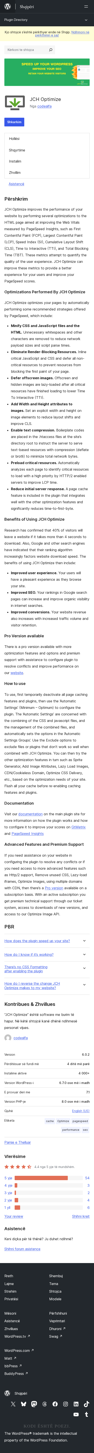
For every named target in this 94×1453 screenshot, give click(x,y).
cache (50, 1121)
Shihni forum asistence (22, 1249)
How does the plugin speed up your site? (37, 941)
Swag (56, 1336)
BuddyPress (16, 1373)
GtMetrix (78, 827)
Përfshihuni (58, 1313)
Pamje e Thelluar (17, 1142)
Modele (55, 1299)
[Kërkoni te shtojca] (50, 49)
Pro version (54, 888)
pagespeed (80, 1121)
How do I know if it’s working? (29, 955)
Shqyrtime (17, 150)
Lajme (9, 1284)
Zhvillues (11, 1329)
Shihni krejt (81, 1216)
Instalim (15, 161)
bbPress (13, 1366)
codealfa (44, 106)
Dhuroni (57, 1329)
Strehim (10, 1291)
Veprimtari (57, 1321)
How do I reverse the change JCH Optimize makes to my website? (32, 986)
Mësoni (10, 1313)
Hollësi (14, 138)
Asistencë (16, 184)
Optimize (63, 1121)
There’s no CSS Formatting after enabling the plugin (25, 969)
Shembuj (56, 1276)
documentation (30, 814)
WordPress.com (19, 1350)
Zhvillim (15, 172)
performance (70, 1129)
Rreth (8, 1276)
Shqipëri (21, 1393)
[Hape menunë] (87, 6)
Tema (53, 1284)
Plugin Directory (16, 20)
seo (85, 1129)
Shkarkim (14, 122)
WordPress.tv (17, 1336)
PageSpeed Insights (28, 833)
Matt (10, 1358)
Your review (13, 1216)
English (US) (81, 1111)
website (16, 673)
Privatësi (11, 1299)
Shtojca (55, 1291)
